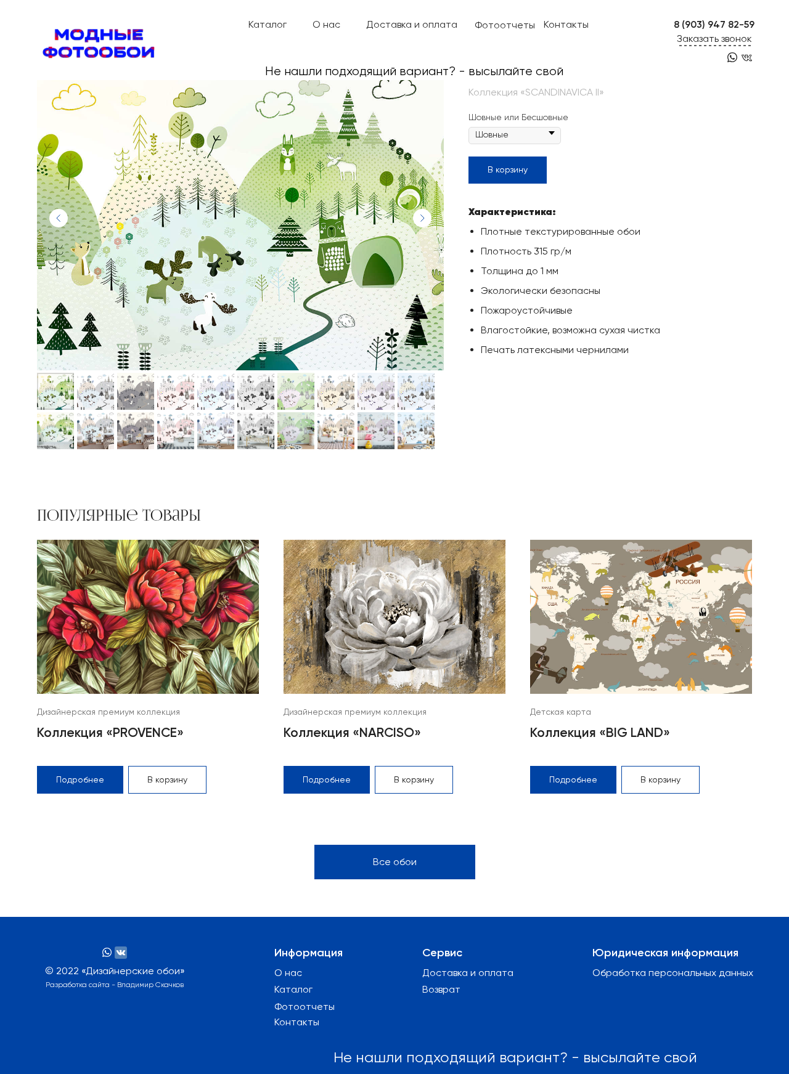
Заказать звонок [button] (714, 38)
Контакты (566, 24)
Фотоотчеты (505, 25)
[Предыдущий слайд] (58, 218)
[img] (746, 57)
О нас (326, 24)
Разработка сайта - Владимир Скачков (115, 984)
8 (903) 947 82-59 (714, 24)
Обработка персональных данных (672, 972)
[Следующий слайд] (422, 218)
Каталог (267, 24)
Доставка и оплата (411, 24)
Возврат (441, 989)
